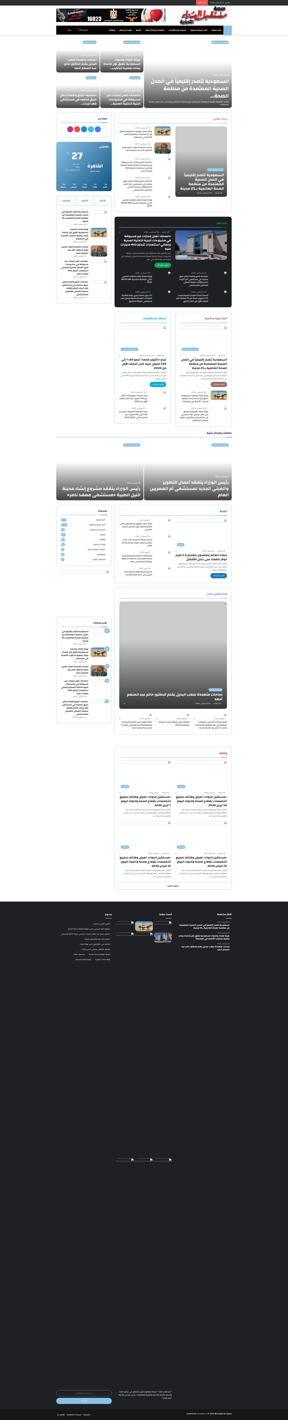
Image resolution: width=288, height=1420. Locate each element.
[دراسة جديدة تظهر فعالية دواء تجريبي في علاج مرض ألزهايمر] (169, 568)
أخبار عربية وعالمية (198, 30)
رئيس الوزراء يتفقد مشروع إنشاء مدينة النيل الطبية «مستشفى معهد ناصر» (101, 491)
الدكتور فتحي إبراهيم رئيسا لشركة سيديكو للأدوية (174, 723)
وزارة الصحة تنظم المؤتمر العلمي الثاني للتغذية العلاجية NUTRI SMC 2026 (136, 203)
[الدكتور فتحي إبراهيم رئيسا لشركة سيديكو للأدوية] (188, 714)
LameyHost (201, 1414)
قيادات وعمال (125, 30)
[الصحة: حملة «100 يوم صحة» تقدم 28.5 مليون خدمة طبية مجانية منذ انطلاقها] (125, 1270)
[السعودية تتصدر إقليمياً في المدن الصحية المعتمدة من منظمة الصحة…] (188, 73)
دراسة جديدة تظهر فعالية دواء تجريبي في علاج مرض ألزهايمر (138, 573)
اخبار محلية (216, 30)
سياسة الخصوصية (74, 1414)
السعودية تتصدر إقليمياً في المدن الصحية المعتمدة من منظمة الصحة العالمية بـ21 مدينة (204, 364)
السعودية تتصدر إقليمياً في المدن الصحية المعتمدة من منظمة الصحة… (190, 88)
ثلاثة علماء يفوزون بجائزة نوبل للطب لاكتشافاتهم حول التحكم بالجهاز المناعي (136, 526)
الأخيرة (103, 201)
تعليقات (66, 201)
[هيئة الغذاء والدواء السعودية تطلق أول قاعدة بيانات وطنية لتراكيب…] (122, 55)
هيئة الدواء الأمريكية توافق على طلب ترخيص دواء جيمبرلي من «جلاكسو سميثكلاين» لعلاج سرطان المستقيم (194, 416)
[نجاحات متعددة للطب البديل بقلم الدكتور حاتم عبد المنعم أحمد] (78, 55)
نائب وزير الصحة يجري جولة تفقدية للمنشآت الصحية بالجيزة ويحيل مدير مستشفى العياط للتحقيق (136, 298)
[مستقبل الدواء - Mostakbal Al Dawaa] (204, 15)
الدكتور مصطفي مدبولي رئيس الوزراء (96, 949)
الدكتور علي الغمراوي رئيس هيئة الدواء (95, 944)
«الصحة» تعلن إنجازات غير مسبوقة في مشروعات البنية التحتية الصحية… (123, 99)
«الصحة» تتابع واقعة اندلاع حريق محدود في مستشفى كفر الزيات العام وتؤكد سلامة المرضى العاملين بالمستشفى (137, 185)
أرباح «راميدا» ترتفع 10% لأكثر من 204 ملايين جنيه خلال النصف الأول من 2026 (133, 398)
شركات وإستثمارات (177, 30)
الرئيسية (86, 1414)
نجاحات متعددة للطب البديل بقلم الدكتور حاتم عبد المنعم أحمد (80, 64)
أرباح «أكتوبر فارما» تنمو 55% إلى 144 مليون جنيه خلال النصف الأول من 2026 (143, 364)
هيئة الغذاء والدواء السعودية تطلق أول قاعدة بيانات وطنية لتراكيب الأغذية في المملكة (136, 134)
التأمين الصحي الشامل (102, 923)
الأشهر (85, 201)
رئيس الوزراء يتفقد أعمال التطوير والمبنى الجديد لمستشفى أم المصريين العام (189, 488)
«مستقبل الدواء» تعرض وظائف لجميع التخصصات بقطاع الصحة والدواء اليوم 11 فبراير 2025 (145, 862)
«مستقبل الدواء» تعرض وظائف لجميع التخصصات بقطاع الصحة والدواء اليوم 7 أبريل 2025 (145, 801)
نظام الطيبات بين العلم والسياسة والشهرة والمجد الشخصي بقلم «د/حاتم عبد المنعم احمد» (136, 725)
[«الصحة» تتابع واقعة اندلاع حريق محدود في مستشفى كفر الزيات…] (78, 90)
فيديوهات (101, 554)
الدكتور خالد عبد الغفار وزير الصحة (97, 939)
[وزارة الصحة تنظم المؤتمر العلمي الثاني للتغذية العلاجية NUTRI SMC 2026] (169, 196)
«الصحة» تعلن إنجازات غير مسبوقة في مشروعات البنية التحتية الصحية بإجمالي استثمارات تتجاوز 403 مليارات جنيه (136, 166)
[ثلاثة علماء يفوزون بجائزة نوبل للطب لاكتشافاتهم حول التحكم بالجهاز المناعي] (169, 520)
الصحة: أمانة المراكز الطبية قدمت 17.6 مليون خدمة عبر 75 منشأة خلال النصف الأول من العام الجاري (192, 298)
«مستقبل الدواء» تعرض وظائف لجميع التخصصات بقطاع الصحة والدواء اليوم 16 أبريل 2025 (201, 801)
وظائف (112, 30)
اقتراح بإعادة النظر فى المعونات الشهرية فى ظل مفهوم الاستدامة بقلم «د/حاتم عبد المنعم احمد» (211, 725)
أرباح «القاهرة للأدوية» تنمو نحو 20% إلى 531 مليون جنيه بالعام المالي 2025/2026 (133, 414)
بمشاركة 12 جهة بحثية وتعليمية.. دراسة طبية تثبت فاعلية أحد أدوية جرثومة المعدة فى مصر (136, 559)
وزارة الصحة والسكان (83, 959)
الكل (207, 118)
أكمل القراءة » (163, 265)
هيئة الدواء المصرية (102, 959)
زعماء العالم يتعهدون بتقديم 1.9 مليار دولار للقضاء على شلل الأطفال (201, 557)
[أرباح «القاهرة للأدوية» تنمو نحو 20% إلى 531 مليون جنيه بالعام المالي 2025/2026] (164, 408)
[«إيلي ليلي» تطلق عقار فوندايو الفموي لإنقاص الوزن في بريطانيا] (144, 1163)
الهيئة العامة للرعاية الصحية (99, 954)
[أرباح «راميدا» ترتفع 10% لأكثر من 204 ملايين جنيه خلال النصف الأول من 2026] (164, 392)
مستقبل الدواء (99, 559)
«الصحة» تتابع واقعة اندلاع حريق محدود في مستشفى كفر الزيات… (78, 99)
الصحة (138, 30)
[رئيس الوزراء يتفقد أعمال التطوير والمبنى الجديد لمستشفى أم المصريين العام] (188, 470)
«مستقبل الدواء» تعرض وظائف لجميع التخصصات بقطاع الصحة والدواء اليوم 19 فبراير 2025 (201, 862)
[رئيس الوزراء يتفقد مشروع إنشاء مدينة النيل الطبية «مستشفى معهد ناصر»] (99, 470)
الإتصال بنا (61, 1414)
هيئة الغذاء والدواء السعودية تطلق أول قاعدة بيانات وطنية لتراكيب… (121, 64)
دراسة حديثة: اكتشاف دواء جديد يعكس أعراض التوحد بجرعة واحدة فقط (137, 542)
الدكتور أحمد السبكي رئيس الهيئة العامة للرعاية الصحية (89, 928)
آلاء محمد (218, 193)
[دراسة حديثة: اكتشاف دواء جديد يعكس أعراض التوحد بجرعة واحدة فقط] (169, 536)
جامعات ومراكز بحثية (155, 30)
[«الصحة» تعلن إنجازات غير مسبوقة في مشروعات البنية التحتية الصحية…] (122, 90)
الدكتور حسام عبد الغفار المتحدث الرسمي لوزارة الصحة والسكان (85, 934)
